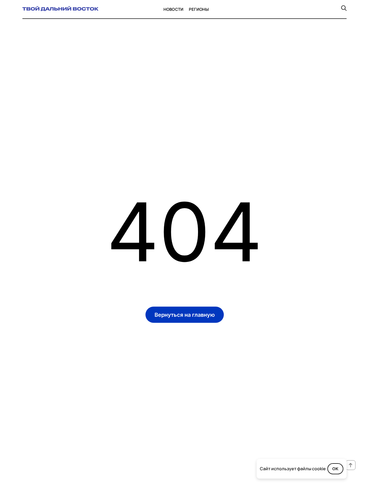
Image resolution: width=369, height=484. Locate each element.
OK (335, 468)
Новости (173, 9)
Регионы (199, 9)
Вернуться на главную (185, 314)
